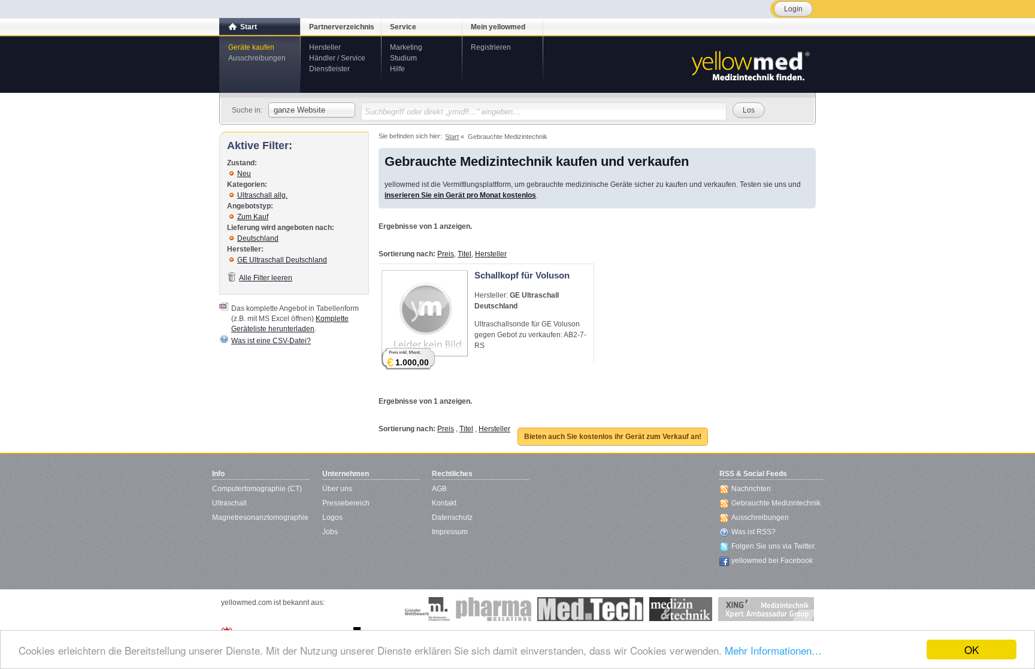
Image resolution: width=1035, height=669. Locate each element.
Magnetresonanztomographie (260, 517)
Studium (403, 58)
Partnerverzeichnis (341, 27)
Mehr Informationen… (773, 650)
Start (248, 27)
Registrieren (491, 47)
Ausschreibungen (257, 58)
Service (403, 27)
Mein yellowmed (498, 27)
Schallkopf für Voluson (522, 275)
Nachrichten (751, 489)
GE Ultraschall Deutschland (282, 260)
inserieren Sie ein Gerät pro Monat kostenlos (460, 195)
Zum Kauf (252, 217)
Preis (445, 254)
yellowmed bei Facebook (772, 560)
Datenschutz (452, 517)
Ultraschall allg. (262, 195)
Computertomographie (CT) (257, 489)
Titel (464, 254)
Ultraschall (229, 503)
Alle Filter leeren (265, 278)
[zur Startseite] (750, 64)
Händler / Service (337, 58)
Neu (244, 173)
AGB (439, 489)
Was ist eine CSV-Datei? (271, 341)
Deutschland (258, 238)
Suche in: (247, 110)
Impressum (450, 532)
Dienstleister (329, 69)
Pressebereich (346, 503)
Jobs (330, 532)
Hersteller (325, 47)
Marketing (406, 47)
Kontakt (444, 503)
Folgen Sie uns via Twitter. (773, 546)
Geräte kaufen (251, 47)
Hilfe (397, 69)
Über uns (337, 489)
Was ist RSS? (753, 532)
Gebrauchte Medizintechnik (776, 503)
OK (971, 649)
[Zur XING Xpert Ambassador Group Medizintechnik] (766, 609)
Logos (332, 517)
